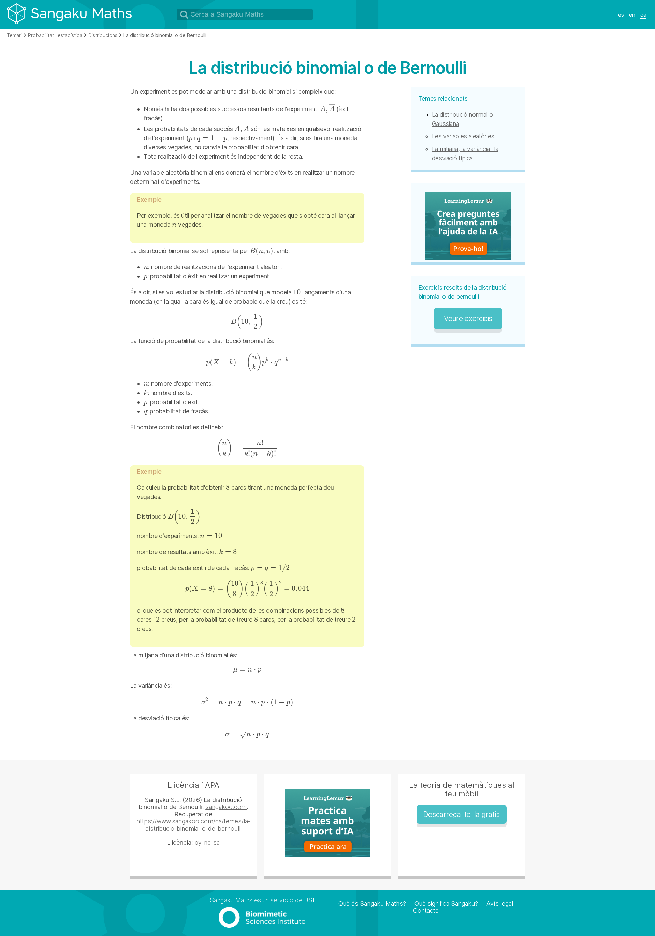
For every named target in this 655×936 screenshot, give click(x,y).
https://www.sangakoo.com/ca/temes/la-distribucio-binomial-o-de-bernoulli (193, 825)
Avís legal (499, 903)
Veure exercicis (468, 318)
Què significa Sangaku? (446, 903)
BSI (309, 900)
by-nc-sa (207, 842)
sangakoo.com (226, 806)
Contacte (426, 910)
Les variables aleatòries (463, 136)
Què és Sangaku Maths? (372, 903)
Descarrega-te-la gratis (461, 814)
